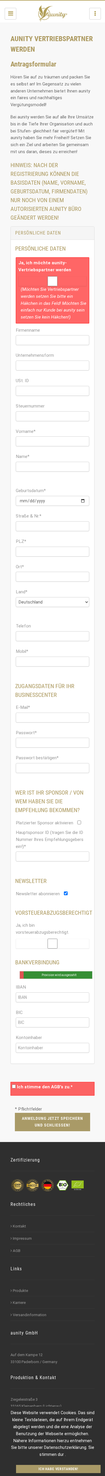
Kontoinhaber (29, 1037)
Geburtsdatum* (31, 490)
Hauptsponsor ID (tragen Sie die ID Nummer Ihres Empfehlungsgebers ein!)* (49, 839)
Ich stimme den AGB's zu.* (45, 1086)
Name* (22, 456)
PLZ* (21, 541)
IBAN (21, 987)
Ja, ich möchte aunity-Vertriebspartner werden (44, 266)
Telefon (23, 626)
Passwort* (26, 732)
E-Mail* (23, 707)
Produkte (20, 1290)
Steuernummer (30, 406)
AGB (16, 1250)
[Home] (52, 13)
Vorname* (26, 431)
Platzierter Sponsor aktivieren (44, 823)
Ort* (20, 566)
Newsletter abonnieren (38, 893)
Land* (21, 591)
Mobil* (22, 651)
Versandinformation (29, 1315)
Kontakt (19, 1226)
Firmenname (28, 330)
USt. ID (22, 380)
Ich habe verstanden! (58, 1469)
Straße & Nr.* (28, 516)
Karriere (19, 1302)
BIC (19, 1012)
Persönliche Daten (38, 233)
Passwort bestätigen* (37, 757)
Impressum (22, 1238)
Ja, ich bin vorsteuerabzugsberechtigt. (42, 929)
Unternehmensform (35, 355)
